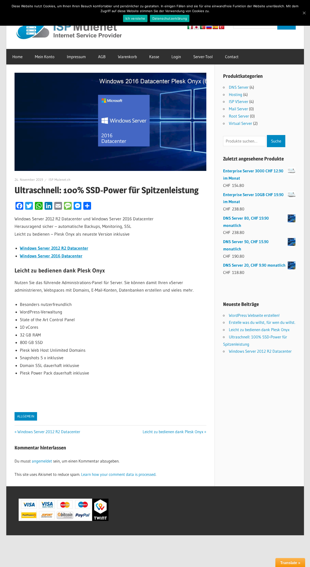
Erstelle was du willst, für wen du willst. (262, 322)
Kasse (154, 56)
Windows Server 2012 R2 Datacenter (48, 431)
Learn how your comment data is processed (118, 474)
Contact (232, 56)
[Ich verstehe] (304, 12)
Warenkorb (127, 56)
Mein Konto (44, 56)
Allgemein (25, 416)
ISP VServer (238, 101)
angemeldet (42, 460)
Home (17, 56)
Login (176, 56)
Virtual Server (240, 123)
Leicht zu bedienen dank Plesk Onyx (173, 431)
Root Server (239, 116)
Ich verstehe (135, 18)
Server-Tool (203, 56)
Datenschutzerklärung (169, 18)
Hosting (235, 94)
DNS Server (238, 87)
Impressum (76, 56)
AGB (102, 56)
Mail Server (238, 108)
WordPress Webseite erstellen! (254, 315)
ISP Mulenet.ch (59, 179)
